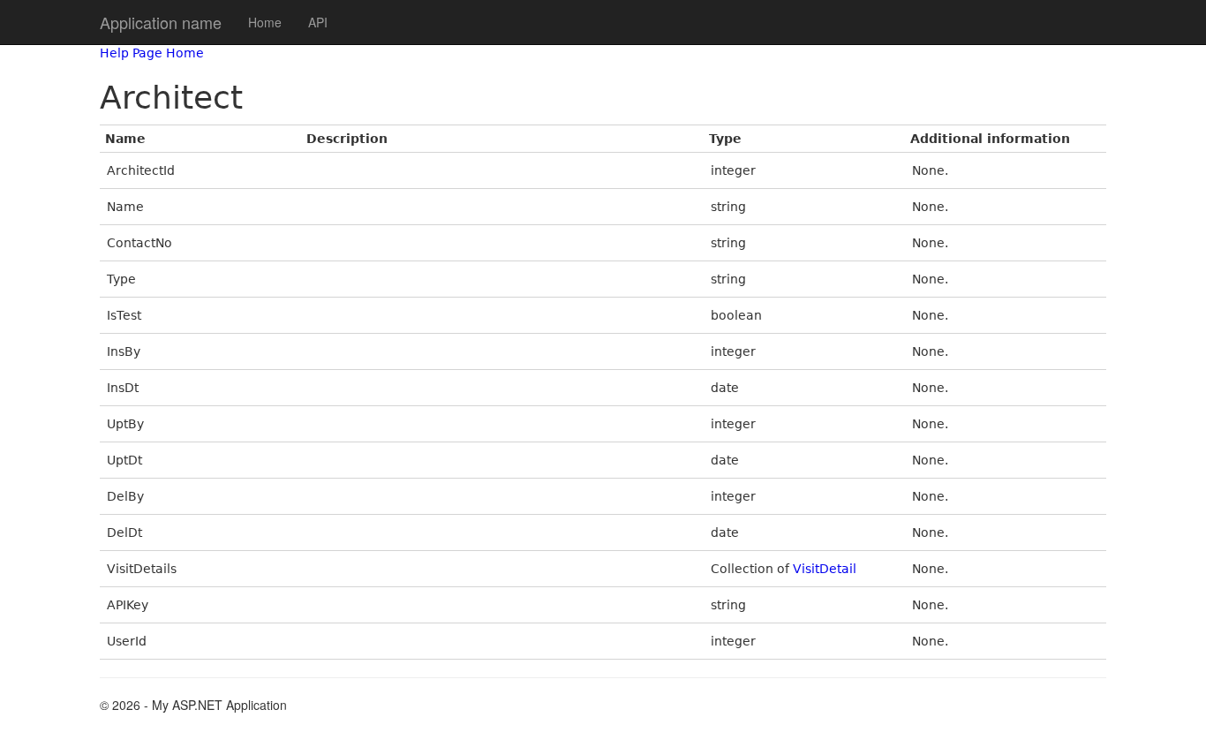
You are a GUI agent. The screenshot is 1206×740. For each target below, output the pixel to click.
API (318, 22)
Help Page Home (152, 53)
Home (265, 22)
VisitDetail (824, 569)
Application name (161, 22)
